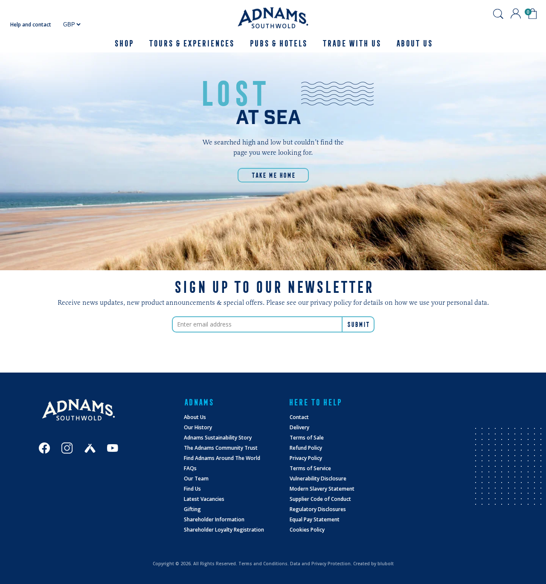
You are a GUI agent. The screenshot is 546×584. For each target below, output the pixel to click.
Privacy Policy (306, 458)
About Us (195, 417)
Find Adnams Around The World (222, 458)
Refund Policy (306, 447)
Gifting (192, 509)
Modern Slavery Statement (322, 488)
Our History (198, 427)
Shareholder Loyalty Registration (224, 529)
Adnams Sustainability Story (218, 437)
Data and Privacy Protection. (321, 564)
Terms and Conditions (263, 564)
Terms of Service (310, 468)
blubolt (386, 564)
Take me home (273, 175)
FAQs (190, 468)
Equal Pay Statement (315, 519)
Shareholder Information (214, 519)
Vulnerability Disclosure (318, 478)
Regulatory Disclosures (318, 509)
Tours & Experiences (191, 43)
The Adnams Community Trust (221, 447)
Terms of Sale (307, 437)
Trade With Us (351, 43)
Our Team (196, 478)
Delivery (299, 427)
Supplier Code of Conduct (320, 499)
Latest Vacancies (204, 499)
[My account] (516, 13)
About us (414, 43)
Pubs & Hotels (278, 43)
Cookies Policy (307, 529)
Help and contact (30, 24)
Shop (123, 43)
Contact (299, 417)
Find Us (192, 488)
